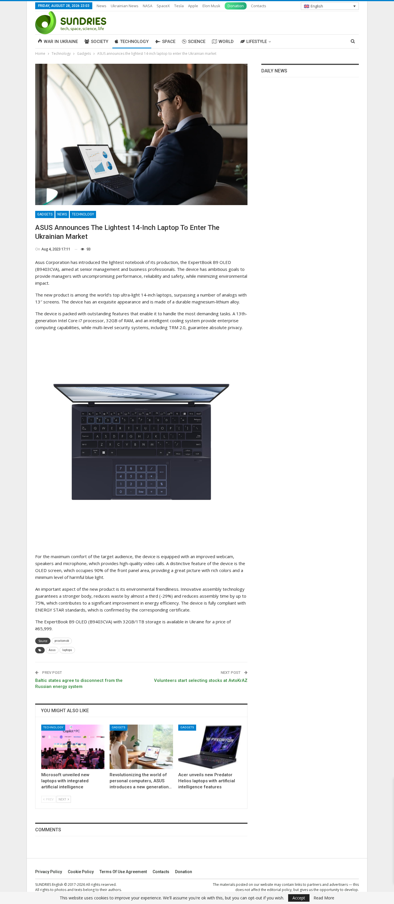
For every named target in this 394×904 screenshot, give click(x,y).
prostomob (62, 640)
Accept (298, 898)
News (101, 5)
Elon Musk (211, 5)
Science (196, 41)
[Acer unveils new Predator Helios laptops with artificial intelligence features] (209, 747)
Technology (134, 41)
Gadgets (44, 214)
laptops (67, 650)
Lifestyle (256, 41)
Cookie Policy (81, 871)
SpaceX (163, 5)
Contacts (258, 5)
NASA (147, 5)
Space (168, 41)
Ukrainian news (124, 5)
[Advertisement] (310, 131)
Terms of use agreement (123, 871)
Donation (236, 5)
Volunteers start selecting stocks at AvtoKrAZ (200, 680)
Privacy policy (48, 871)
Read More (324, 898)
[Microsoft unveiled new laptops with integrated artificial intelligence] (72, 747)
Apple (193, 5)
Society (99, 41)
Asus (52, 650)
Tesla (179, 5)
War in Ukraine (61, 41)
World (226, 41)
